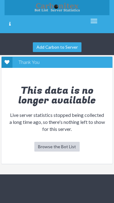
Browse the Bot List (57, 146)
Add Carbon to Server (57, 47)
